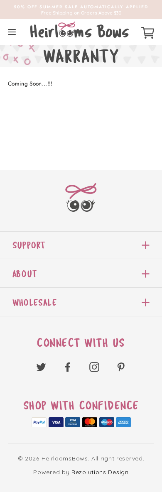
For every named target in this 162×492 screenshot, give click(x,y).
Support (28, 245)
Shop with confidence (81, 405)
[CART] (147, 31)
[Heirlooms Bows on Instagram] (94, 366)
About (24, 274)
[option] (81, 9)
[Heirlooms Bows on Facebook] (68, 366)
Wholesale (34, 302)
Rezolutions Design (100, 472)
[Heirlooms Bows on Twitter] (41, 366)
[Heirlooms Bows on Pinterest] (121, 366)
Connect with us (81, 342)
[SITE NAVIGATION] (12, 31)
